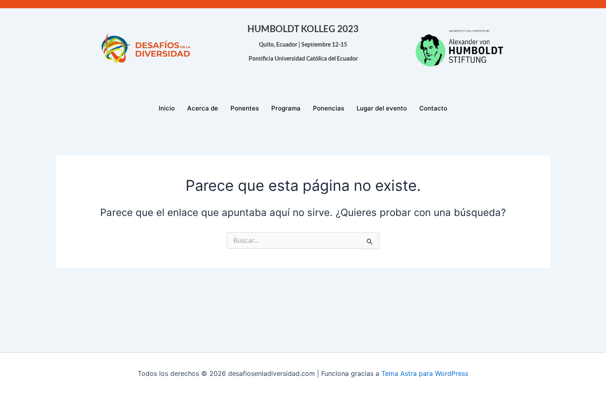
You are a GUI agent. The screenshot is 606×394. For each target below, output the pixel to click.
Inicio (167, 108)
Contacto (433, 108)
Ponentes (244, 108)
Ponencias (328, 108)
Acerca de (202, 108)
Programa (286, 108)
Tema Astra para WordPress (424, 373)
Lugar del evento (382, 108)
